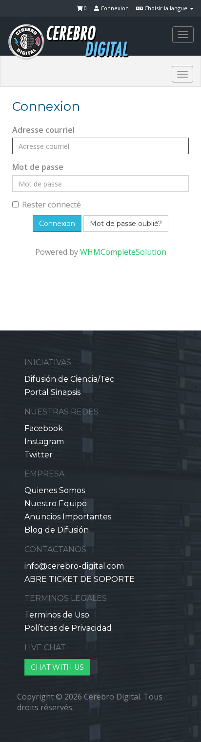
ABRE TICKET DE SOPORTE (79, 579)
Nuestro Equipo (55, 503)
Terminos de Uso (56, 614)
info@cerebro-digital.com (74, 566)
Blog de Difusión (56, 530)
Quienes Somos (54, 490)
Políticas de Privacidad (68, 628)
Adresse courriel (43, 129)
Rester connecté (51, 204)
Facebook (43, 428)
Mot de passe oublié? (126, 223)
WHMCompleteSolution (123, 252)
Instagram (44, 441)
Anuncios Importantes (67, 516)
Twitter (38, 454)
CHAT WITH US (57, 667)
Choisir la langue (166, 8)
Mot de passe (37, 167)
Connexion (114, 8)
